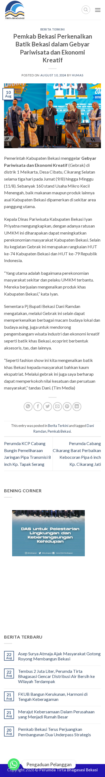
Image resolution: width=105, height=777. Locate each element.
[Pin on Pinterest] (67, 406)
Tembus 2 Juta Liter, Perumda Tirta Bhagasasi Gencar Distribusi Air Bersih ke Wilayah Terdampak (56, 676)
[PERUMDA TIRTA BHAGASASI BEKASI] (27, 10)
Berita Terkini (52, 29)
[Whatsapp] (14, 764)
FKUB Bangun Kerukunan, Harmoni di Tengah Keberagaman (53, 696)
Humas (77, 75)
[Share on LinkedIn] (76, 406)
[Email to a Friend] (57, 406)
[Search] (86, 9)
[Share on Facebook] (37, 406)
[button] (97, 9)
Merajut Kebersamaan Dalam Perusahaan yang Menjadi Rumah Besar (56, 714)
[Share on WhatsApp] (28, 406)
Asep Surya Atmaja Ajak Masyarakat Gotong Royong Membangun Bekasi (59, 656)
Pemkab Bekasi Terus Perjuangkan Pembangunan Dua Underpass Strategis (54, 732)
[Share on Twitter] (47, 406)
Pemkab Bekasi (59, 431)
